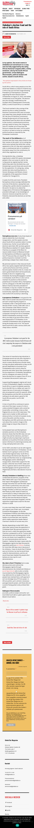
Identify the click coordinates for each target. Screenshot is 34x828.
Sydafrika (14, 22)
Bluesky (7, 814)
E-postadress (11, 669)
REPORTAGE (17, 8)
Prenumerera (28, 1)
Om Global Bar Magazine (8, 14)
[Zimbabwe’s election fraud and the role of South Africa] (17, 50)
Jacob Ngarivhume (8, 571)
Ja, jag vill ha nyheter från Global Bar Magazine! (14, 679)
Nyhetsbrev (5, 10)
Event (12, 10)
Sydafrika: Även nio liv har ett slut (17, 627)
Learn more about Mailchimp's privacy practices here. (16, 719)
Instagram (9, 806)
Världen (4, 8)
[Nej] (32, 822)
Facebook (9, 802)
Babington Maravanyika (10, 34)
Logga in (27, 3)
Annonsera (18, 14)
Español (4, 18)
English (27, 16)
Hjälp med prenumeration (8, 16)
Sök (27, 5)
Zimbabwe (20, 22)
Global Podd (25, 8)
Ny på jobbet (19, 10)
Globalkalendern (20, 16)
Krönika (9, 22)
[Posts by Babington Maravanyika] (3, 34)
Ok (17, 825)
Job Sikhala (20, 545)
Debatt (11, 8)
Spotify (8, 810)
